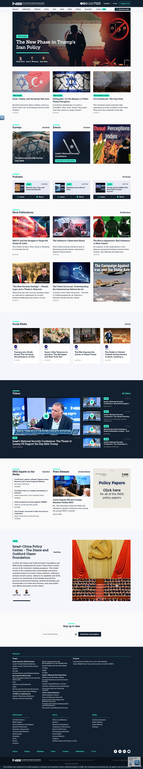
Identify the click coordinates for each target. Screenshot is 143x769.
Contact (107, 3)
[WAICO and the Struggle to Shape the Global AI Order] (31, 236)
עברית (115, 3)
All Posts (128, 324)
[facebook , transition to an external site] (115, 751)
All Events (86, 127)
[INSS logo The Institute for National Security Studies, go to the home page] (27, 760)
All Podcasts (126, 177)
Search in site (124, 9)
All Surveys (46, 127)
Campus (98, 9)
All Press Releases (84, 471)
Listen (22, 197)
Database (37, 9)
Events (46, 9)
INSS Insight (22, 36)
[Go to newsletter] (76, 634)
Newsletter (88, 9)
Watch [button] (41, 197)
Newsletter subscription (89, 634)
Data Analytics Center (101, 95)
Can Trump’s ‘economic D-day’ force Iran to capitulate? (31, 512)
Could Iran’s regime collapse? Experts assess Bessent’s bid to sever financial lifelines (31, 480)
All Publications (125, 212)
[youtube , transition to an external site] (129, 751)
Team (54, 9)
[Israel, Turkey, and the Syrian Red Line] (31, 92)
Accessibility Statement (71, 763)
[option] (112, 144)
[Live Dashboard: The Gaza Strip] (112, 92)
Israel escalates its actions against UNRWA (30, 502)
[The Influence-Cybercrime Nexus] (71, 236)
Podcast (78, 9)
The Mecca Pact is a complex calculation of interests (30, 492)
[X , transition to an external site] (120, 751)
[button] (46, 416)
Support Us (125, 3)
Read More (46, 471)
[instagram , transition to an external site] (124, 751)
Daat (122, 760)
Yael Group (127, 760)
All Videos (126, 393)
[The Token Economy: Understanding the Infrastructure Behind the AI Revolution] (71, 282)
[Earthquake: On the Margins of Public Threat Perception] (71, 92)
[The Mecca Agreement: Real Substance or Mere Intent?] (112, 236)
